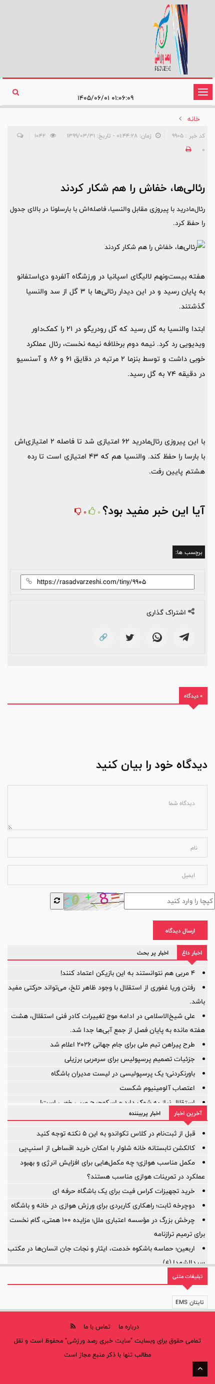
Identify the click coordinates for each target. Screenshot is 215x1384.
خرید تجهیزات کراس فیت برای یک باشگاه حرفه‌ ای (123, 1191)
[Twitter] (130, 637)
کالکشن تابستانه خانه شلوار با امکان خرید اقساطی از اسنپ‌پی (107, 1148)
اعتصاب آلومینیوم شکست (157, 1088)
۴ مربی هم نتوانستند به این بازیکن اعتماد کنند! (127, 973)
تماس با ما (97, 1327)
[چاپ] (187, 149)
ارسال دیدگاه (180, 931)
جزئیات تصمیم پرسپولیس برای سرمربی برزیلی (129, 1059)
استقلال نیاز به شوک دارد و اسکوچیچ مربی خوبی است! (117, 1102)
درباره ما (128, 1327)
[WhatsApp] (157, 637)
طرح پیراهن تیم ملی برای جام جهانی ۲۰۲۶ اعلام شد (122, 1044)
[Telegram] (184, 637)
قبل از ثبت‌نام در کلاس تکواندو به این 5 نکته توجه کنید (115, 1134)
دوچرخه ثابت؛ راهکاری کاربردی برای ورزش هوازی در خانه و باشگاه (103, 1206)
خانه (194, 119)
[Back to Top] (200, 1369)
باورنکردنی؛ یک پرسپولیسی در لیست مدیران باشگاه (123, 1074)
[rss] (73, 1326)
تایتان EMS (190, 1302)
